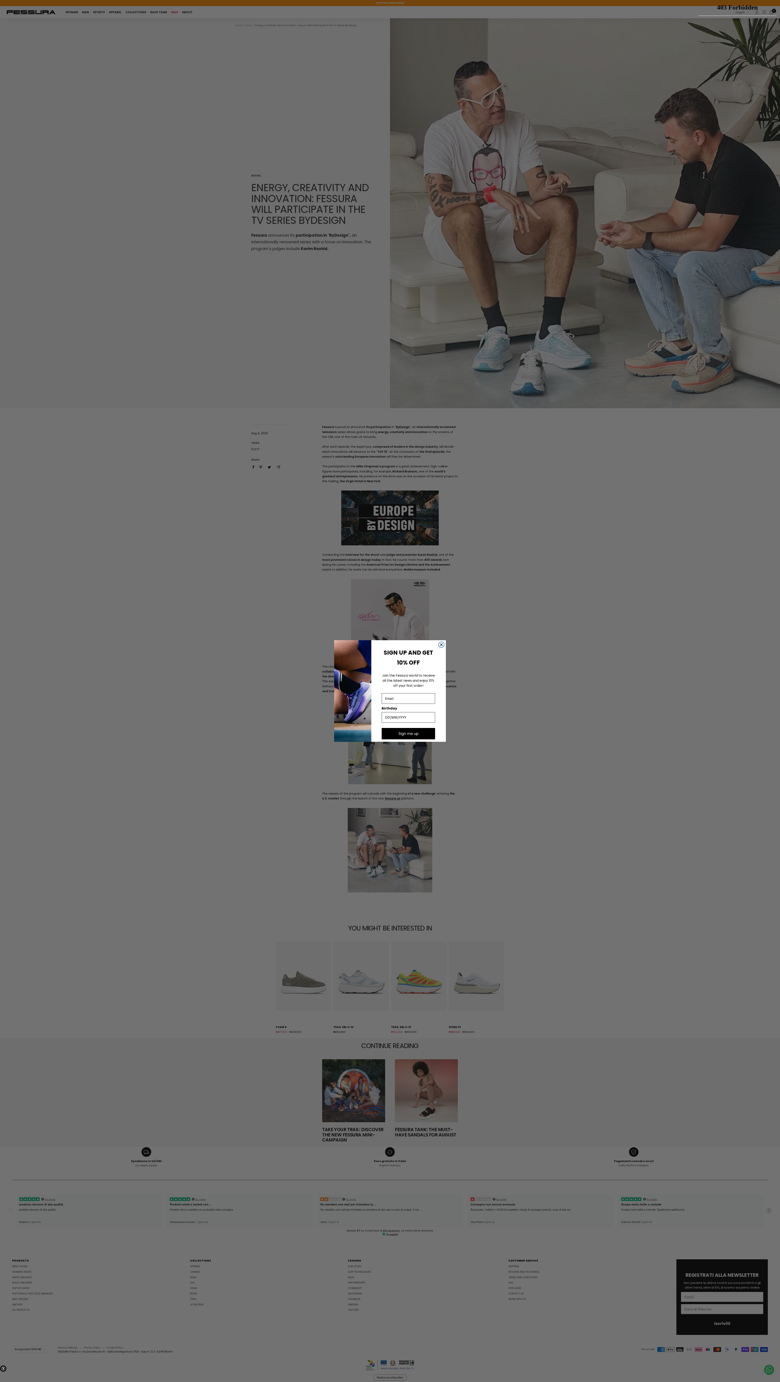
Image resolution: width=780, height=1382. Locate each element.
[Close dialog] (441, 645)
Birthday (389, 708)
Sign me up (408, 733)
